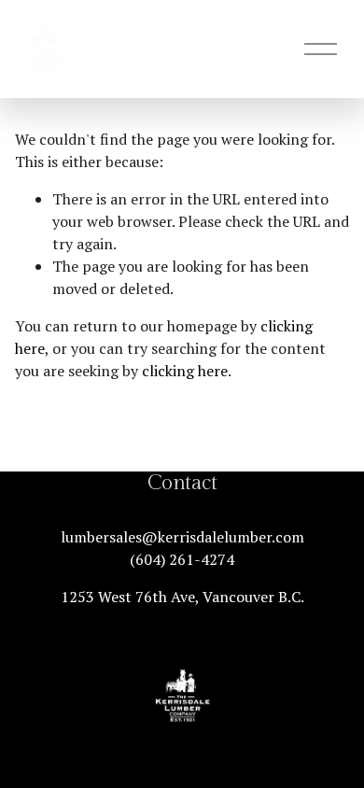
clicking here (185, 370)
